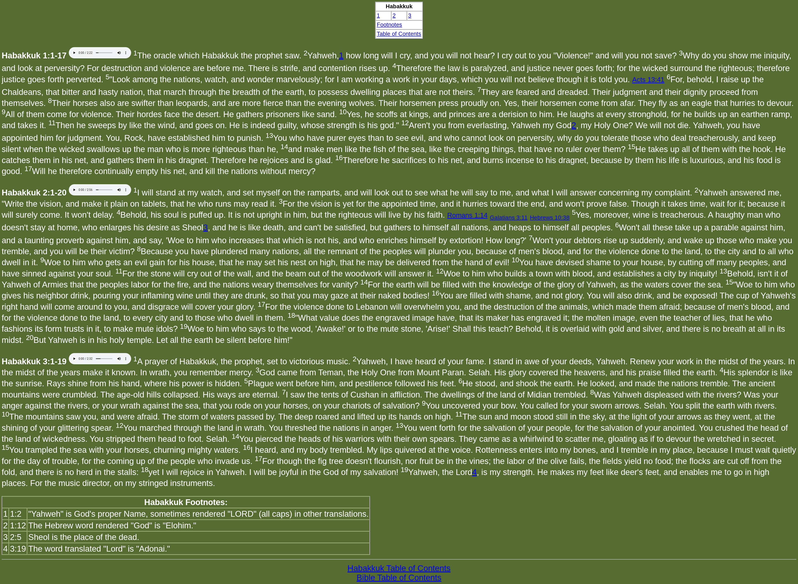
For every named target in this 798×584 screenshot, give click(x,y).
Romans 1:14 (467, 215)
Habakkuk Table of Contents (399, 568)
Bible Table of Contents (399, 577)
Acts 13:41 (648, 80)
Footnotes (389, 25)
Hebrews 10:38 (550, 217)
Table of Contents (399, 34)
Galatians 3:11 (509, 217)
